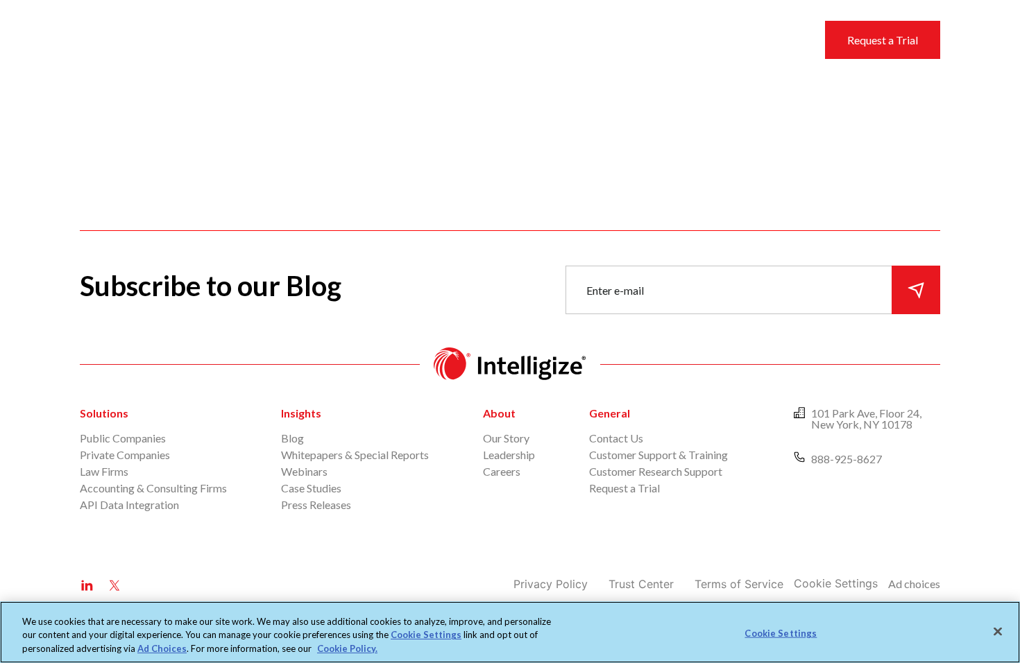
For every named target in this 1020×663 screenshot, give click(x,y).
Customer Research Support (655, 471)
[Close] (998, 631)
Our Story (506, 438)
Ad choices (914, 583)
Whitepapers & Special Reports (355, 454)
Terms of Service (739, 584)
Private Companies (125, 454)
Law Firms (104, 471)
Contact (647, 39)
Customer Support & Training (658, 454)
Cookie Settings (836, 583)
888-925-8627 (846, 458)
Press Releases (316, 504)
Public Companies (123, 438)
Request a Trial (882, 39)
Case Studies (311, 487)
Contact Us (616, 438)
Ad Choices (162, 648)
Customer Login (731, 39)
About (589, 39)
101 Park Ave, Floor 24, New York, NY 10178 (866, 418)
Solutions (403, 39)
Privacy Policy (550, 584)
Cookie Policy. (347, 648)
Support (530, 39)
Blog (292, 438)
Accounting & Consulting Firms (153, 487)
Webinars (304, 471)
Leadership (509, 454)
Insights (468, 39)
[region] (510, 632)
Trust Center (641, 584)
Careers (501, 471)
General (609, 413)
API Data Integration (129, 504)
